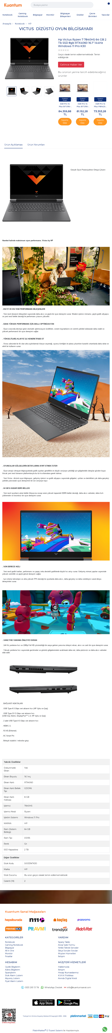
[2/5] (60, 50)
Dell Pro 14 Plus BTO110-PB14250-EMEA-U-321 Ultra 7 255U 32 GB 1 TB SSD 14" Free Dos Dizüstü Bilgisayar (65, 105)
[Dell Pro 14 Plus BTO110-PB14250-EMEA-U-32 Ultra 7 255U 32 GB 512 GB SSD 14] (82, 88)
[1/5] (59, 50)
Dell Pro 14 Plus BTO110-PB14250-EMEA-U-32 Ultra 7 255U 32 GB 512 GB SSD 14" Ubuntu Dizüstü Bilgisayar (82, 105)
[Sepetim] (108, 5)
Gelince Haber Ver (71, 64)
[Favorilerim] (102, 5)
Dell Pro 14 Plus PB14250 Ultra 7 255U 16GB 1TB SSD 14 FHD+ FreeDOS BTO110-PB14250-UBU (100, 105)
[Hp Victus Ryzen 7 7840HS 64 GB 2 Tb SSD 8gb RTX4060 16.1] (29, 59)
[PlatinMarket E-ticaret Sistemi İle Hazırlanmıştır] (78, 1016)
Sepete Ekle (64, 121)
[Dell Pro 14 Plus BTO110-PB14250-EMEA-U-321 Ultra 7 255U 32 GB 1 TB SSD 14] (65, 88)
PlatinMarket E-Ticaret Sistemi (48, 1030)
